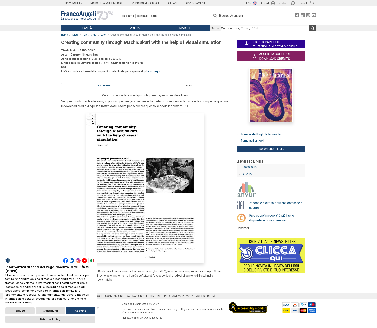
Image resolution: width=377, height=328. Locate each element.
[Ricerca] (312, 28)
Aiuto (154, 15)
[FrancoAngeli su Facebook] (297, 15)
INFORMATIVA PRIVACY (178, 296)
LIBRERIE (155, 296)
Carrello (303, 3)
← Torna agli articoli (250, 140)
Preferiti (284, 3)
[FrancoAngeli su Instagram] (308, 15)
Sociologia (250, 167)
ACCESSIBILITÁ (205, 296)
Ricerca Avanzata (231, 15)
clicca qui (154, 71)
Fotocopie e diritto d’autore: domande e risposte (275, 205)
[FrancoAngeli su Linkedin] (303, 15)
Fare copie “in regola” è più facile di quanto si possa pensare (271, 218)
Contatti (142, 15)
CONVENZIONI (114, 296)
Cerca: (215, 28)
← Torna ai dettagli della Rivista (259, 134)
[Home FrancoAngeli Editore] (87, 16)
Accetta (81, 311)
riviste (75, 34)
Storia (247, 173)
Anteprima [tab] (104, 85)
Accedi (265, 3)
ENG (248, 3)
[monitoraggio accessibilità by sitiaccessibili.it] (248, 304)
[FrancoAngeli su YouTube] (314, 15)
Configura (50, 311)
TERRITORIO (89, 34)
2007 (103, 34)
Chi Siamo (128, 15)
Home (64, 34)
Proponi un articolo (271, 149)
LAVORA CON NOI (136, 296)
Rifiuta (20, 311)
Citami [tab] (189, 85)
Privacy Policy (50, 319)
